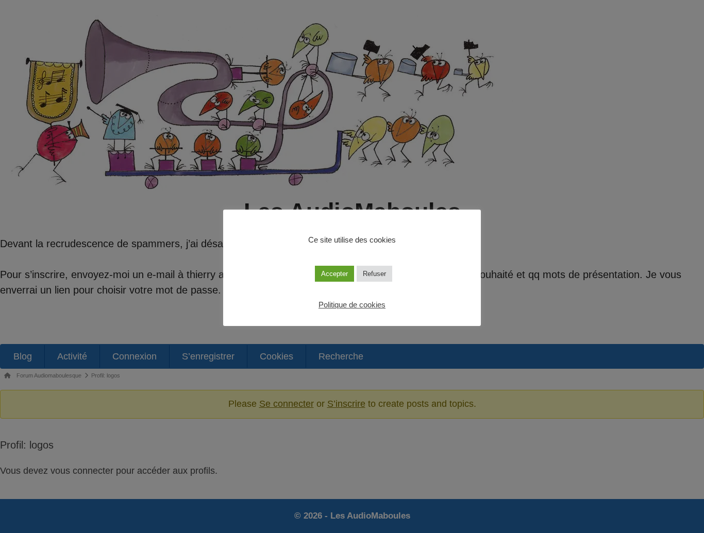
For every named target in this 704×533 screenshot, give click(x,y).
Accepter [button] (334, 274)
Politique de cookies (352, 305)
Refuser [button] (374, 274)
